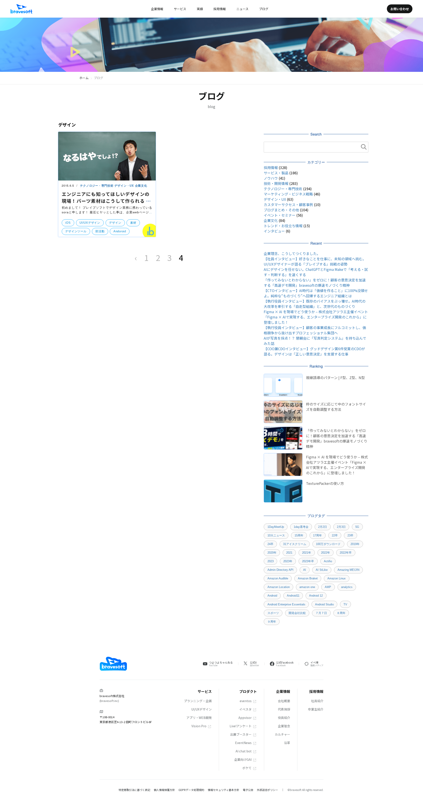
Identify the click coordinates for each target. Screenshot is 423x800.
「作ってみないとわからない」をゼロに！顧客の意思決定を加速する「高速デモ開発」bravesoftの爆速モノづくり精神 (315, 282)
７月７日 (321, 613)
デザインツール (75, 231)
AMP (328, 587)
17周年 (317, 535)
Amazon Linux (336, 578)
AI (304, 569)
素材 (133, 222)
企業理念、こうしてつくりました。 (292, 253)
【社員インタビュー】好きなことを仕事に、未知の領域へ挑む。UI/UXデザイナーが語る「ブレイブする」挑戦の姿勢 (315, 261)
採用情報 (271, 167)
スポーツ (273, 613)
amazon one (307, 587)
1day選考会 (301, 526)
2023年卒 (308, 561)
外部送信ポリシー (267, 790)
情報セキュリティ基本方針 (223, 790)
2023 (270, 561)
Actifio (328, 561)
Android (272, 595)
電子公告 (248, 790)
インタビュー (274, 231)
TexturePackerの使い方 (325, 483)
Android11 (293, 595)
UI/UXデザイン (90, 222)
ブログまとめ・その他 (281, 209)
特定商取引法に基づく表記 (134, 790)
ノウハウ (271, 178)
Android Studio (324, 604)
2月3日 (341, 526)
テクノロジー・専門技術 (97, 186)
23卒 (350, 535)
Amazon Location (278, 587)
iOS (67, 222)
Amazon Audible (277, 578)
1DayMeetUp (275, 526)
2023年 (287, 561)
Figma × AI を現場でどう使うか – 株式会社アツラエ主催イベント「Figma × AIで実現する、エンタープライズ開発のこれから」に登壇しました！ (316, 317)
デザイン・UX (124, 186)
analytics (346, 587)
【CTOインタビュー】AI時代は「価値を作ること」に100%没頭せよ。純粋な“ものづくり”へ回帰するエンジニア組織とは (316, 293)
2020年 (271, 552)
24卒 (270, 544)
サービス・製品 (276, 172)
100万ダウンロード (328, 544)
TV (345, 604)
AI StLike (322, 569)
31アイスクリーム (294, 544)
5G (357, 526)
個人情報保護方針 (164, 790)
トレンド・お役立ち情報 (283, 225)
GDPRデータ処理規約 (191, 790)
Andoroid (119, 231)
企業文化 (141, 186)
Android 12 (316, 595)
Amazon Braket (308, 578)
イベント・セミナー (279, 215)
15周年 (299, 535)
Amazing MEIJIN (348, 569)
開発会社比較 (297, 613)
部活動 (99, 231)
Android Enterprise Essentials (286, 604)
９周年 (271, 621)
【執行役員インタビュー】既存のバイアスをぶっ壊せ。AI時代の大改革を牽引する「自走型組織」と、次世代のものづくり (314, 303)
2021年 (306, 552)
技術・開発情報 (276, 183)
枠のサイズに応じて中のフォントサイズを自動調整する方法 (336, 406)
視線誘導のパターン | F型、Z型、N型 (335, 377)
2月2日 (322, 526)
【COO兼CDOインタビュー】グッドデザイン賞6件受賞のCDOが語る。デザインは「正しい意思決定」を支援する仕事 (314, 351)
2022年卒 (346, 552)
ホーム (84, 78)
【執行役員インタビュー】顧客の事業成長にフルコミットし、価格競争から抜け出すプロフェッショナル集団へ (315, 330)
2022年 (325, 552)
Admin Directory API (280, 569)
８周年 (341, 613)
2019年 (355, 544)
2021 (289, 552)
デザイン (115, 222)
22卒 (335, 535)
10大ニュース (276, 535)
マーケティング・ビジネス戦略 (288, 194)
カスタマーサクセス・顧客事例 (288, 204)
